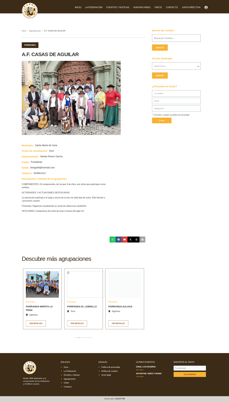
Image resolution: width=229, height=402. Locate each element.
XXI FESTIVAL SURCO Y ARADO (149, 373)
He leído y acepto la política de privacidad (171, 115)
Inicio (78, 7)
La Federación (93, 7)
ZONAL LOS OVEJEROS (146, 367)
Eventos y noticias (117, 7)
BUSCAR (160, 48)
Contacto (172, 7)
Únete (158, 7)
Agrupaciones (142, 7)
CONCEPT (119, 399)
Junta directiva (191, 7)
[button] (113, 239)
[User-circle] (206, 7)
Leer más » (140, 370)
